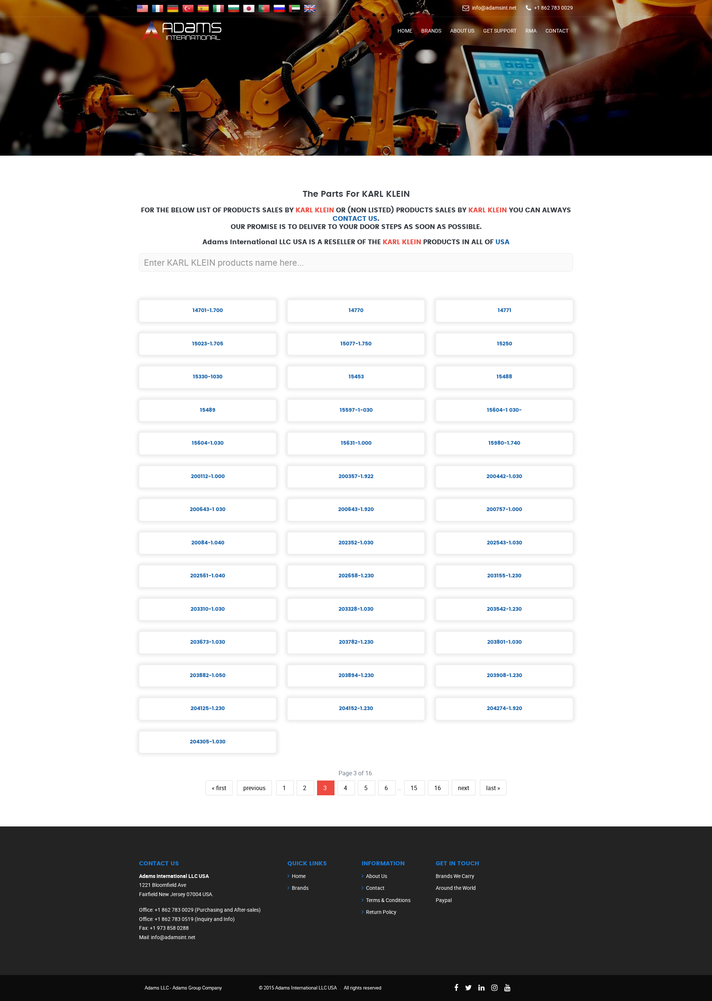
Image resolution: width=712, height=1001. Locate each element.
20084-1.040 (207, 543)
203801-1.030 (504, 642)
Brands (431, 30)
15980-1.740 (504, 443)
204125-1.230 (208, 708)
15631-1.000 (356, 443)
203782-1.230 (356, 642)
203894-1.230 (356, 675)
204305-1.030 (207, 742)
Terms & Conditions (388, 900)
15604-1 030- (504, 410)
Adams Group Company (197, 987)
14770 (356, 310)
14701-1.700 (207, 310)
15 (415, 788)
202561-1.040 (207, 576)
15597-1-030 (356, 410)
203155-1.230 (504, 576)
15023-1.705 (207, 344)
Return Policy (381, 911)
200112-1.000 (208, 476)
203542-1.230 (504, 609)
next (463, 788)
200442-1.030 (504, 476)
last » (493, 788)
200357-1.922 (356, 476)
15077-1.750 (356, 344)
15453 (356, 376)
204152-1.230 (356, 708)
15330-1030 (207, 376)
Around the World (456, 887)
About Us (462, 30)
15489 (207, 410)
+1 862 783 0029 (553, 7)
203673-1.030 (207, 642)
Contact (556, 30)
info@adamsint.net (494, 7)
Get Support (500, 30)
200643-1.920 (356, 509)
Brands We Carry (455, 875)
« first (219, 788)
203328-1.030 (356, 609)
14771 (504, 310)
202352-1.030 (356, 543)
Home (405, 30)
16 (438, 788)
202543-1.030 (504, 543)
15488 (504, 376)
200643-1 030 (207, 509)
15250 (504, 344)
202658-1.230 (356, 576)
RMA (531, 30)
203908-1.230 (504, 675)
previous (254, 788)
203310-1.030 (208, 609)
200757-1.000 (504, 509)
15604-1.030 (208, 443)
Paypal (444, 900)
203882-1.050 (207, 675)
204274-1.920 (504, 708)
